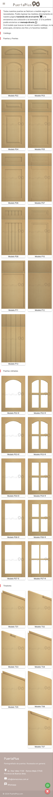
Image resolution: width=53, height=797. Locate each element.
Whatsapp (10, 785)
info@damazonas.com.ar (16, 779)
